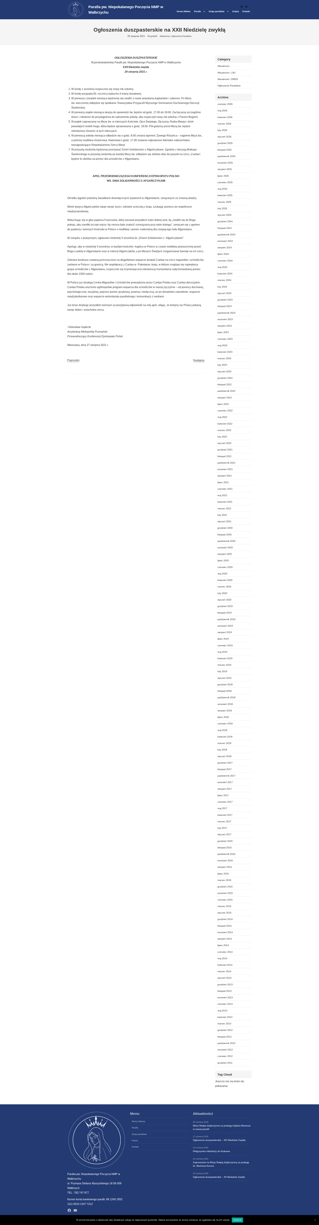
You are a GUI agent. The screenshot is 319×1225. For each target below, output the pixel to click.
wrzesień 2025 (225, 162)
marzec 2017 (224, 821)
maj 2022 (222, 417)
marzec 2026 (224, 123)
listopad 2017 (224, 769)
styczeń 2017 (224, 834)
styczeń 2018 (224, 756)
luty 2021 (222, 515)
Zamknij (237, 1220)
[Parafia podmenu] (204, 11)
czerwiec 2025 (225, 182)
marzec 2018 (224, 743)
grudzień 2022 (225, 378)
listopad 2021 (224, 456)
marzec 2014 (224, 971)
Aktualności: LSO (226, 72)
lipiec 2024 (223, 254)
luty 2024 (222, 286)
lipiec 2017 (223, 795)
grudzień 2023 (225, 299)
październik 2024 (226, 234)
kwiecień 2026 (224, 117)
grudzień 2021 (225, 449)
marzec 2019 (224, 665)
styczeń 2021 (224, 521)
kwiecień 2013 (224, 1017)
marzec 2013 (224, 1023)
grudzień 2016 (225, 841)
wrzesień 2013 (225, 997)
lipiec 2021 (223, 482)
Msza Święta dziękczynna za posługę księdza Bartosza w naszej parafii (222, 1127)
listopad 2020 (224, 534)
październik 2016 (226, 854)
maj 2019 (222, 652)
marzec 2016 (224, 880)
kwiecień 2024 (224, 273)
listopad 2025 (224, 149)
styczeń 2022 (224, 443)
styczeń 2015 (224, 912)
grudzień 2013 (225, 984)
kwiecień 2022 (224, 423)
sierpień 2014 (224, 938)
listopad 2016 (224, 847)
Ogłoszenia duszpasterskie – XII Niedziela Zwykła (219, 1177)
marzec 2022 (224, 430)
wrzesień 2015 (225, 893)
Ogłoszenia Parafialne (181, 36)
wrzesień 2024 (225, 241)
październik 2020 (226, 541)
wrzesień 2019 (225, 625)
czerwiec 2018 (225, 723)
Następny (199, 360)
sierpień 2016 (224, 867)
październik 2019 (226, 619)
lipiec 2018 (223, 717)
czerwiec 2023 (225, 339)
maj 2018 (222, 730)
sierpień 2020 (224, 554)
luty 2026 (222, 130)
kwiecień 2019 (224, 658)
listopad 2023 (224, 306)
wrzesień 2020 (225, 547)
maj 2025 (222, 188)
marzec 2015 (224, 906)
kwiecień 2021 (224, 501)
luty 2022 (222, 436)
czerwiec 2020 (225, 567)
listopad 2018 (224, 691)
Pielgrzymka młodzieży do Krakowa (211, 1151)
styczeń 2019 (224, 678)
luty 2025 (222, 208)
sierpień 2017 (224, 789)
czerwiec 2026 (225, 104)
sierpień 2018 (224, 710)
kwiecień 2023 (224, 352)
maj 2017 (222, 808)
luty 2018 (222, 749)
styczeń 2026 (224, 136)
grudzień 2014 (225, 919)
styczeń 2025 (224, 215)
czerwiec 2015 (225, 899)
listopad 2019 (224, 612)
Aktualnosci (165, 36)
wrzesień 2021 (225, 469)
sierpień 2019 (224, 632)
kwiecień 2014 (224, 965)
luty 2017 (222, 828)
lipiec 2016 (223, 873)
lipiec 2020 (223, 560)
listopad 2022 (224, 384)
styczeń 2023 (224, 371)
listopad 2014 (224, 925)
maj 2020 (222, 573)
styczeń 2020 (224, 599)
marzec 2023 (224, 358)
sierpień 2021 (224, 475)
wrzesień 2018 (225, 704)
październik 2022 (226, 391)
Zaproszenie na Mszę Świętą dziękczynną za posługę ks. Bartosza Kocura (221, 1164)
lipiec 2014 (223, 945)
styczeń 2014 (224, 978)
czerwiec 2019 (225, 645)
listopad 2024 (224, 228)
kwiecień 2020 (224, 580)
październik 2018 (226, 697)
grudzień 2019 (225, 606)
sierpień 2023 (224, 325)
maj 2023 (222, 345)
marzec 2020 (224, 586)
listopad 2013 (224, 991)
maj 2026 (222, 110)
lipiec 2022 (223, 404)
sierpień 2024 (224, 247)
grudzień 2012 (225, 1030)
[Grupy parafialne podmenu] (228, 11)
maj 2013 (222, 1010)
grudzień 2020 (225, 528)
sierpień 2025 (224, 169)
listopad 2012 (224, 1036)
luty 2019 (222, 671)
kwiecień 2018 (224, 736)
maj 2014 (222, 958)
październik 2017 (226, 775)
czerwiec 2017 (225, 801)
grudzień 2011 (224, 1062)
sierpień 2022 (224, 397)
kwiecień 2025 (224, 195)
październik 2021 (226, 462)
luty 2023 (222, 365)
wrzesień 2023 (225, 319)
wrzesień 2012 (225, 1049)
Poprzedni (73, 360)
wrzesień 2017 (225, 782)
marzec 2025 (224, 202)
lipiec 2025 (223, 176)
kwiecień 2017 (224, 815)
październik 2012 (226, 1043)
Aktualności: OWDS (227, 79)
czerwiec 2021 (225, 489)
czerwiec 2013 (225, 1004)
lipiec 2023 (223, 332)
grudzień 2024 (225, 221)
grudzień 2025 (225, 143)
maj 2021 (222, 495)
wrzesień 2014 (225, 932)
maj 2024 (222, 267)
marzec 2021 (224, 508)
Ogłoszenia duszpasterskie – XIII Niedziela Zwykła (219, 1140)
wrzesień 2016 (225, 860)
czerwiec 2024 (225, 260)
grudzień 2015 (225, 886)
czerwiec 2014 (225, 952)
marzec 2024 (224, 280)
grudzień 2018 (225, 684)
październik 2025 (226, 156)
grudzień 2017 (225, 762)
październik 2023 (226, 312)
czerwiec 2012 (225, 1056)
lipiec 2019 (223, 638)
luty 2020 (222, 593)
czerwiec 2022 (225, 410)
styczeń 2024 (224, 293)
